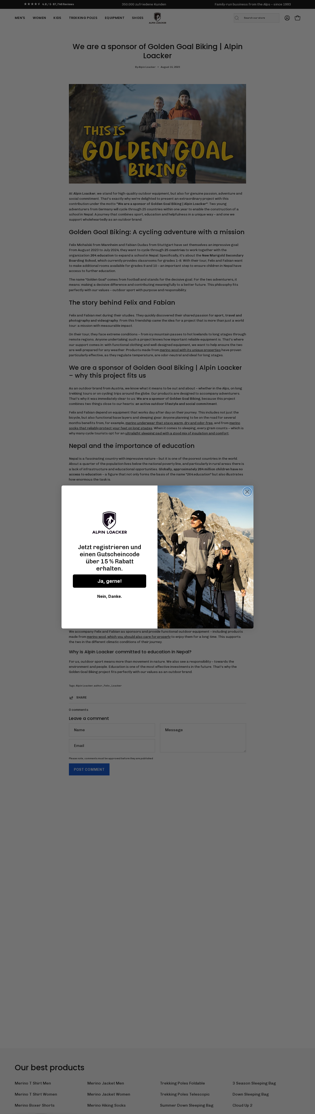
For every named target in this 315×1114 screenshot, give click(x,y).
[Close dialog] (247, 491)
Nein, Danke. (109, 596)
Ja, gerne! (109, 581)
